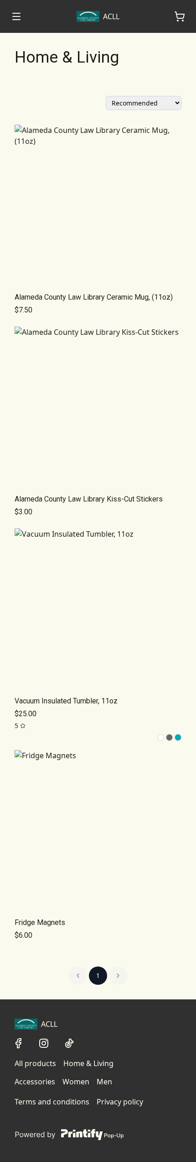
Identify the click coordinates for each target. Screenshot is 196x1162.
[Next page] (118, 976)
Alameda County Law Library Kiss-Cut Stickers (89, 499)
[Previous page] (78, 976)
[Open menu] (16, 16)
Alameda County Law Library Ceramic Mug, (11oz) (94, 297)
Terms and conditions (52, 1102)
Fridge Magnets (40, 922)
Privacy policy (120, 1102)
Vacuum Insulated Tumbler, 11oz (66, 701)
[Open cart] (179, 16)
